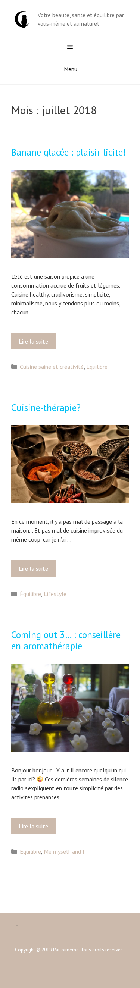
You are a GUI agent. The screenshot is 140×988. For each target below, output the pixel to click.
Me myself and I (64, 851)
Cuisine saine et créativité (52, 366)
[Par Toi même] (22, 19)
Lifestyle (55, 593)
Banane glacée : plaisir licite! (68, 152)
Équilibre (97, 366)
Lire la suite (35, 343)
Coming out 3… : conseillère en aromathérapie (66, 640)
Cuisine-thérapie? (46, 408)
